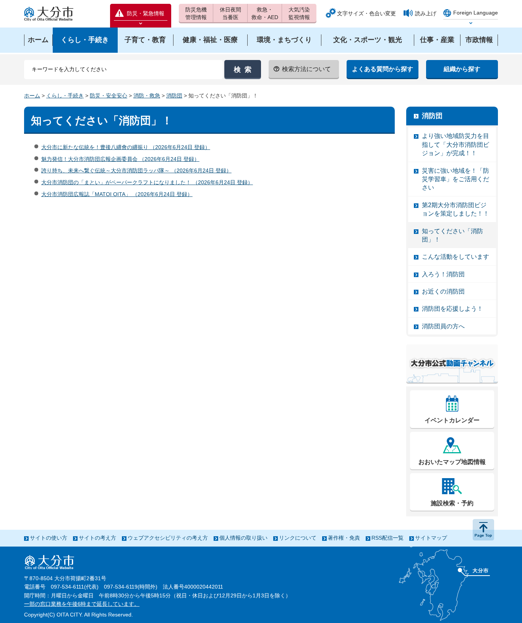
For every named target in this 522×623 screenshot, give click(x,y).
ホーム (32, 95)
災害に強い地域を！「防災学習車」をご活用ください (455, 179)
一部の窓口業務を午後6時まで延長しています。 (81, 604)
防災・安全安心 (108, 95)
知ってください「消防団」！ (452, 235)
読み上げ (425, 13)
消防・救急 (146, 95)
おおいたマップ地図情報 (452, 462)
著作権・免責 (344, 538)
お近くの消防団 (443, 291)
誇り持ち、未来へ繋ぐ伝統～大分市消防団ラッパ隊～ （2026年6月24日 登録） (136, 170)
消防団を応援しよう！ (452, 308)
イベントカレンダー (452, 420)
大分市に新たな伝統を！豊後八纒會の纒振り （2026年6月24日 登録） (125, 147)
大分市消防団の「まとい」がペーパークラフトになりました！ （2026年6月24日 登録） (147, 182)
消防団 (174, 95)
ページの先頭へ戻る (483, 529)
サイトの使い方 (48, 538)
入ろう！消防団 (443, 274)
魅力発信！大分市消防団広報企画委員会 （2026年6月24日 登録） (120, 159)
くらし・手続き (65, 95)
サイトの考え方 (97, 538)
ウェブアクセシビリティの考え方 (168, 538)
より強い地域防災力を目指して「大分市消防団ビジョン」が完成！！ (455, 144)
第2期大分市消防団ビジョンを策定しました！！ (455, 209)
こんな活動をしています (455, 256)
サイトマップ (431, 538)
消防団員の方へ (443, 326)
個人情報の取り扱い (243, 538)
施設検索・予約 (452, 503)
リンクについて (297, 538)
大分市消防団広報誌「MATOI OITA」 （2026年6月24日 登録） (117, 194)
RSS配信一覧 (387, 538)
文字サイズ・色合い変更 (366, 13)
